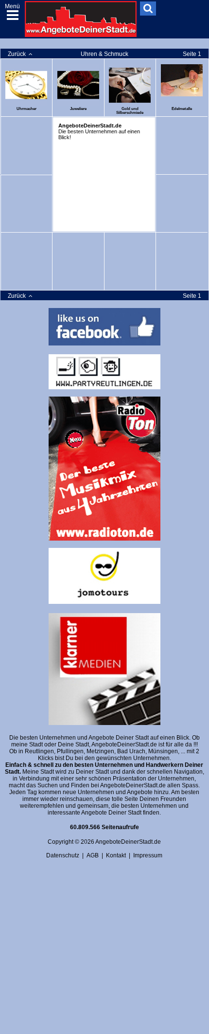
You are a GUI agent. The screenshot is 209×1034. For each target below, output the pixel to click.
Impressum (147, 855)
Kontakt (116, 855)
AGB (93, 855)
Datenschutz (62, 855)
